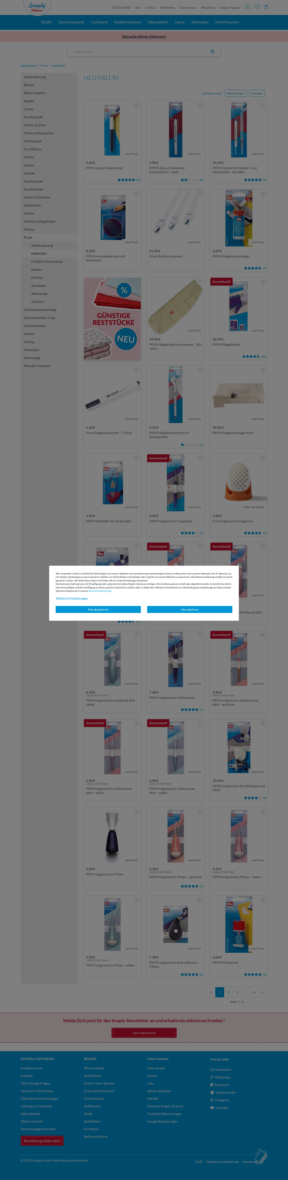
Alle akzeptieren (98, 609)
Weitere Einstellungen (72, 598)
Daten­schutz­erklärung (100, 590)
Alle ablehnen (190, 609)
